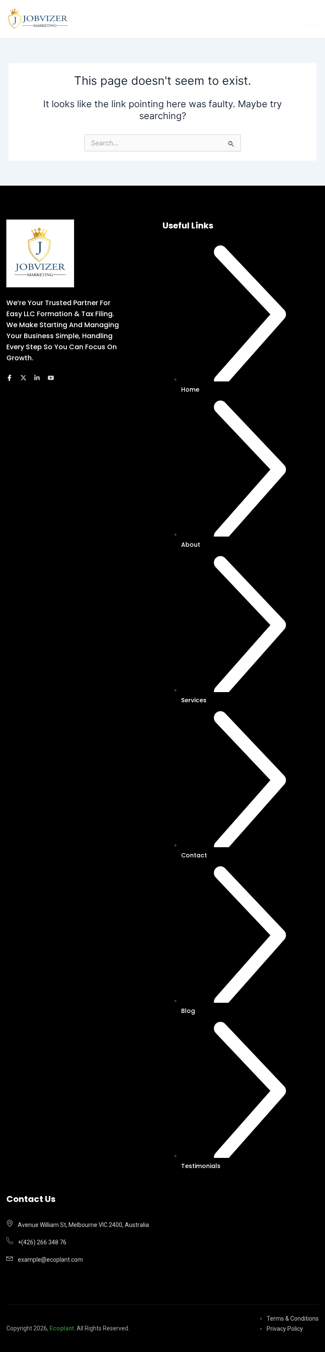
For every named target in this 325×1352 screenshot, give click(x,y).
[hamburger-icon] (309, 19)
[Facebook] (10, 379)
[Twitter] (24, 379)
